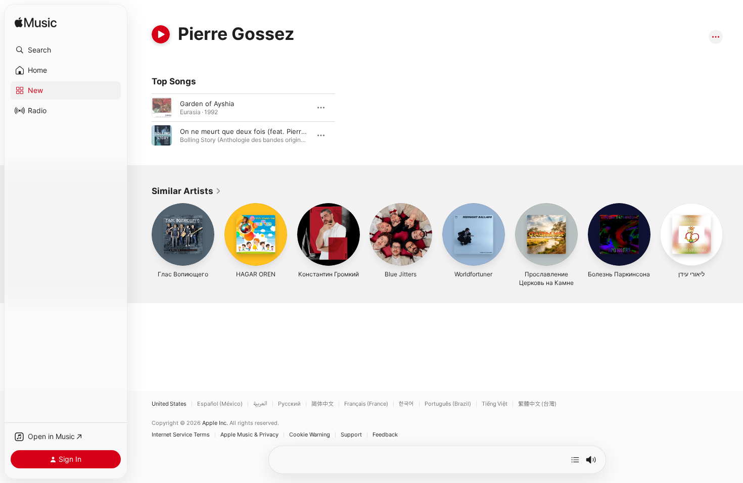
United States (169, 404)
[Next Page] (733, 234)
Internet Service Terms (181, 435)
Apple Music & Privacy (249, 435)
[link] (186, 191)
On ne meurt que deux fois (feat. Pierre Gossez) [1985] (268, 131)
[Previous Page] (141, 234)
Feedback (385, 435)
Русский (289, 404)
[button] (65, 50)
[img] (36, 23)
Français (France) (366, 404)
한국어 (406, 404)
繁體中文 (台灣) (537, 404)
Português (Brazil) (448, 404)
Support (351, 435)
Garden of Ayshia (207, 104)
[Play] (161, 34)
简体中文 (322, 404)
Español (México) (220, 404)
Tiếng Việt (494, 404)
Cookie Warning (309, 435)
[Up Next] (575, 460)
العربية (260, 404)
